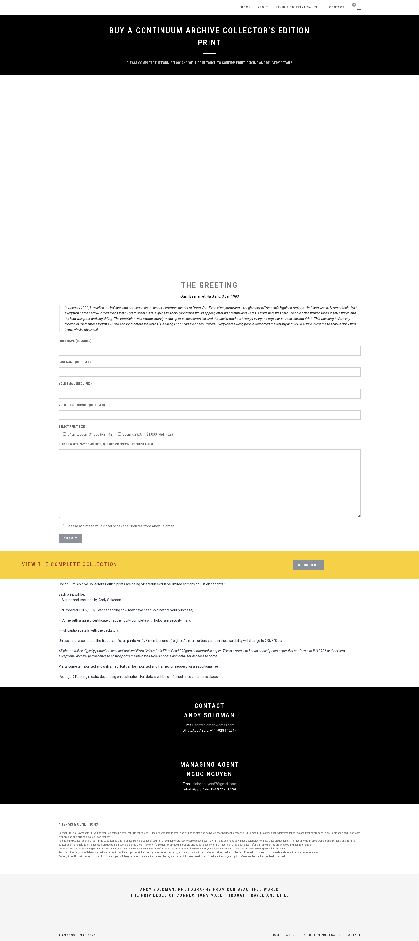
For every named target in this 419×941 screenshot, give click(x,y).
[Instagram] (217, 913)
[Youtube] (201, 913)
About (291, 935)
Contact (353, 935)
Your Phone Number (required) (82, 405)
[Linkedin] (209, 913)
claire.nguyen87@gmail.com (214, 784)
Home (276, 935)
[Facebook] (193, 913)
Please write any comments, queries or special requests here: (106, 444)
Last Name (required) (75, 362)
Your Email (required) (75, 383)
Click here (308, 565)
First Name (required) (75, 341)
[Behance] (226, 913)
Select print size (72, 426)
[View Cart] (352, 8)
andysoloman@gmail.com (214, 725)
